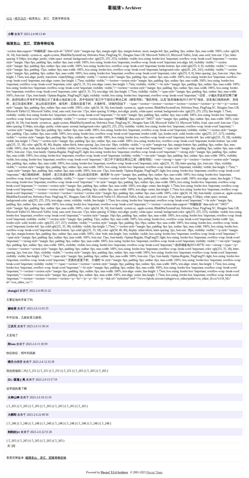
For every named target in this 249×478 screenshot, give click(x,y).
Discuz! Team (154, 472)
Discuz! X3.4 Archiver (114, 472)
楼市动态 (20, 18)
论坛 (9, 18)
